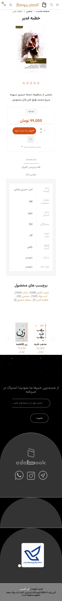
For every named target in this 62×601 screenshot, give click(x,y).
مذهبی (25, 296)
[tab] (31, 160)
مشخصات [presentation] (31, 160)
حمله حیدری (24, 300)
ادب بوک (42, 296)
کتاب (25, 293)
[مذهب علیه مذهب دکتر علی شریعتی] (42, 332)
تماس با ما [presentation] (31, 175)
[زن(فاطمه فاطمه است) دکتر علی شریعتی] (24, 332)
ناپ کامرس (25, 589)
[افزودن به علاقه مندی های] (30, 139)
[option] (42, 338)
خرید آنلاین (43, 293)
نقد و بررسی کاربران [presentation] (31, 167)
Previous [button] (54, 338)
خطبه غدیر (42, 300)
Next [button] (8, 338)
